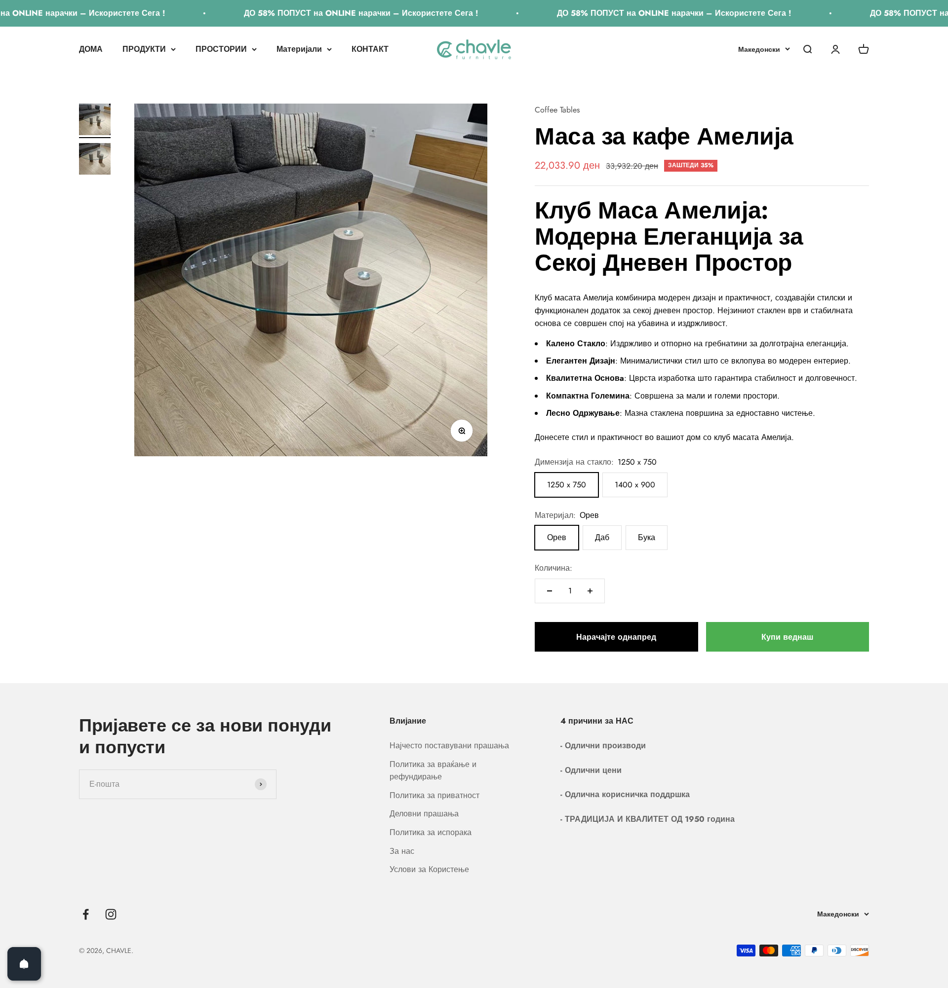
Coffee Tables (557, 109)
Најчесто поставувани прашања (449, 745)
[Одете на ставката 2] (95, 160)
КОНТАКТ (370, 49)
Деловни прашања (424, 813)
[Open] (24, 964)
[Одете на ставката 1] (95, 121)
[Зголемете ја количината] (590, 591)
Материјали (299, 49)
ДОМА (91, 49)
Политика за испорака (431, 832)
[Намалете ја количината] (549, 591)
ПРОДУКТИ (144, 49)
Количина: (553, 568)
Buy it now (787, 637)
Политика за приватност (434, 795)
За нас (402, 851)
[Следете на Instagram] (111, 914)
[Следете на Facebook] (85, 914)
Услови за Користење (429, 869)
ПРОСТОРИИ (221, 49)
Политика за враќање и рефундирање (433, 771)
